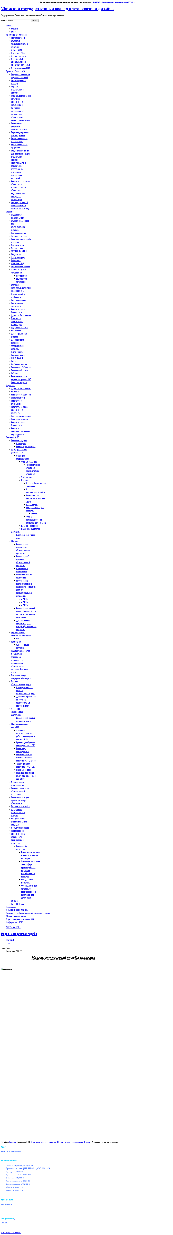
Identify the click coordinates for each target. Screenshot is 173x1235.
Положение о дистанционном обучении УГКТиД (117, 2)
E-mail (9, 942)
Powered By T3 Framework (11, 1232)
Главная (12, 1141)
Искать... (4, 20)
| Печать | (10, 939)
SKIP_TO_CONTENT (13, 927)
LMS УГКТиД (96, 2)
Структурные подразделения (71, 1141)
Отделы (87, 1141)
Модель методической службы (19, 933)
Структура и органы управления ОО (45, 1141)
